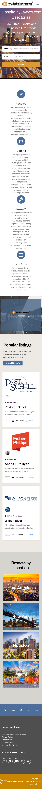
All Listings (13, 363)
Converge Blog (8, 742)
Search (21, 64)
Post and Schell (15, 407)
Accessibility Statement (11, 745)
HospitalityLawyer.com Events (14, 734)
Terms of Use (7, 740)
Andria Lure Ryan (17, 463)
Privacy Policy (7, 737)
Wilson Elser (13, 520)
